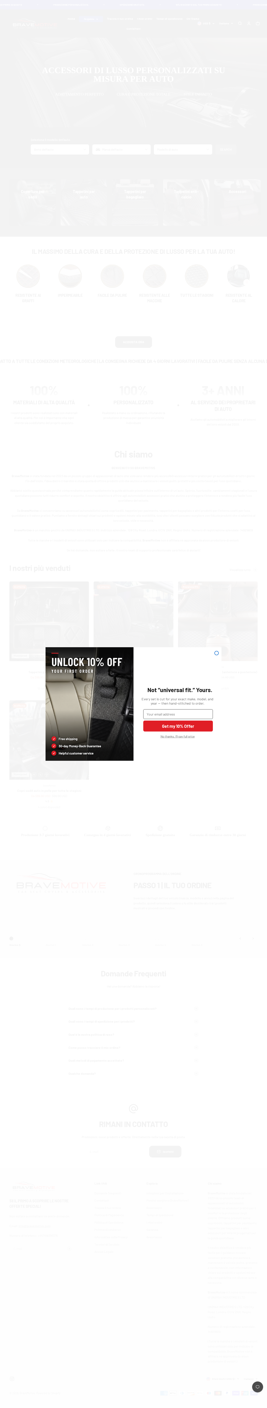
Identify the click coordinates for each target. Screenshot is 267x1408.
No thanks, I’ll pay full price (177, 736)
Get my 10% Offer (178, 726)
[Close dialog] (217, 653)
